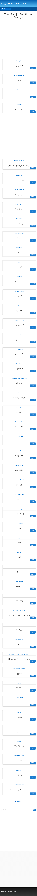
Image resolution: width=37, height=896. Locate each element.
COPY (33, 68)
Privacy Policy (12, 892)
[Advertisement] (18, 39)
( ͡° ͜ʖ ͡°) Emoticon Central (13, 3)
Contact (3, 892)
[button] (6, 9)
